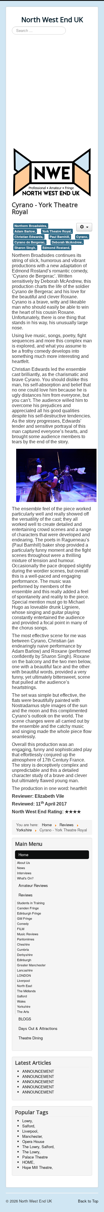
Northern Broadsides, (30, 226)
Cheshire (23, 944)
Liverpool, (30, 1131)
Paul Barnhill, (60, 236)
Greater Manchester (31, 965)
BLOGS (24, 1019)
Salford (22, 996)
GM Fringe (24, 918)
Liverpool (23, 980)
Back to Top (88, 1201)
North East (24, 985)
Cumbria (23, 949)
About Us (23, 862)
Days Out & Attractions (37, 1028)
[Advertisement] (52, 92)
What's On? (25, 878)
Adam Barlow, (25, 231)
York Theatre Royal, (57, 231)
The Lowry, (31, 1151)
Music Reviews (27, 934)
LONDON (24, 975)
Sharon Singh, (25, 247)
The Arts (23, 1011)
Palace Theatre (35, 1157)
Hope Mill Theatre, (37, 1167)
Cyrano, (82, 236)
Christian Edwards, (28, 236)
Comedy (23, 923)
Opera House (33, 1141)
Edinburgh (24, 959)
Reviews (25, 895)
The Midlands (26, 990)
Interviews (24, 873)
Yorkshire (23, 1006)
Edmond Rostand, (56, 247)
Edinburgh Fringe (29, 913)
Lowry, (27, 1120)
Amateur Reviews (33, 885)
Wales (21, 1001)
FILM (20, 928)
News (21, 867)
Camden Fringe (28, 908)
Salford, (28, 1126)
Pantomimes (25, 939)
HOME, (28, 1162)
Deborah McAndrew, (67, 242)
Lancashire (25, 970)
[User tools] (84, 227)
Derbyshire (25, 954)
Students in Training (30, 902)
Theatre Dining (30, 1038)
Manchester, (32, 1136)
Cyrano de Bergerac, (29, 242)
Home (23, 854)
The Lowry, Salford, (38, 1146)
